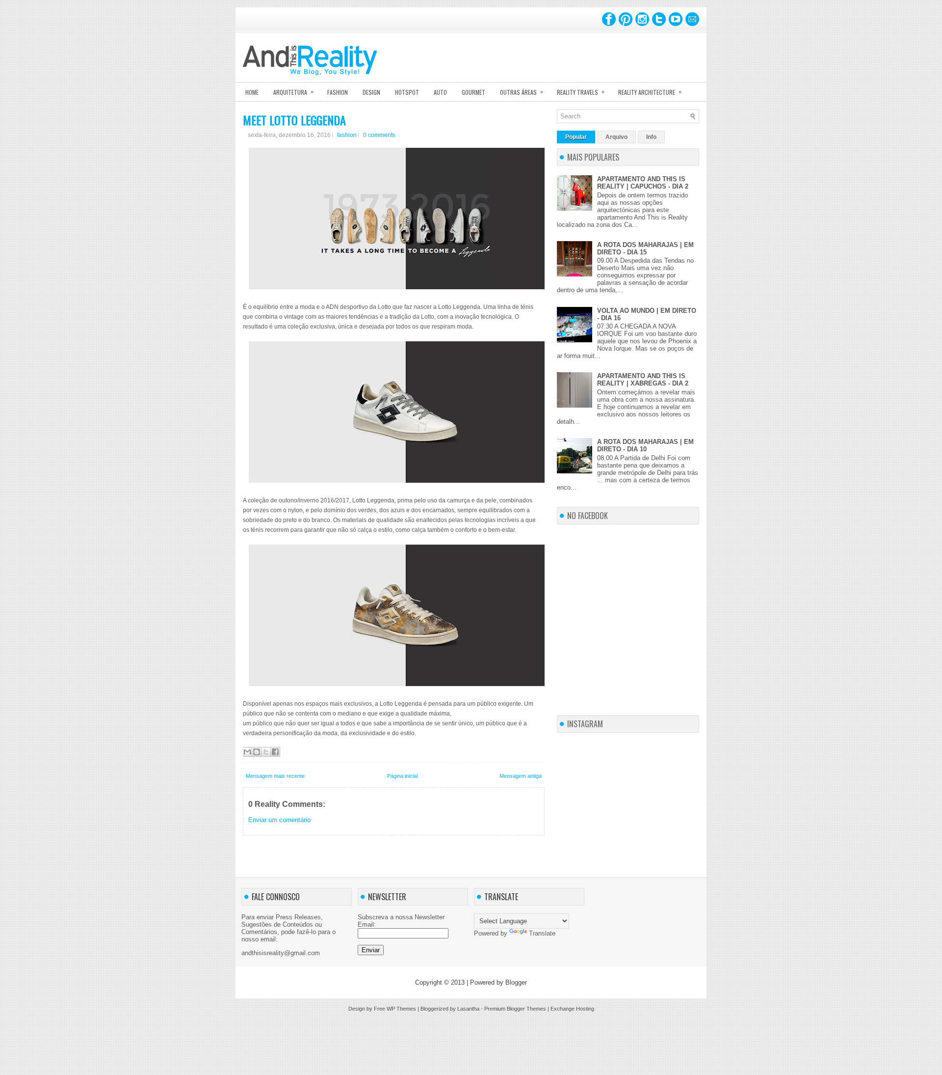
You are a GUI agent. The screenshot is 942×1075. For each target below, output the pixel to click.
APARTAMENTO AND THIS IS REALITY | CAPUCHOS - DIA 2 (642, 182)
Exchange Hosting (572, 1009)
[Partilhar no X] (266, 752)
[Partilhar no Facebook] (275, 752)
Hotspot (407, 92)
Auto (440, 92)
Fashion (337, 92)
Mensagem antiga (520, 776)
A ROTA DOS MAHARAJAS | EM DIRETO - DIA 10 (645, 445)
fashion (347, 135)
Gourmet (473, 92)
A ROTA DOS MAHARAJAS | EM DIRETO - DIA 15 (645, 248)
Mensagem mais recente (275, 776)
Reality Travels (580, 91)
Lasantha (468, 1009)
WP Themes (401, 1009)
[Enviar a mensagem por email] (247, 752)
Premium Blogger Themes (515, 1009)
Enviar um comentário (279, 820)
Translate (542, 933)
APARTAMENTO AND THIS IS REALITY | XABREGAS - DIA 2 (642, 379)
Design (371, 92)
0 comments (379, 135)
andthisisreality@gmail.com (280, 953)
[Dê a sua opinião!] (257, 752)
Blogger (516, 982)
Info (651, 137)
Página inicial (402, 776)
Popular (576, 137)
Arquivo (616, 137)
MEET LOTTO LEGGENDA (294, 120)
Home (252, 92)
